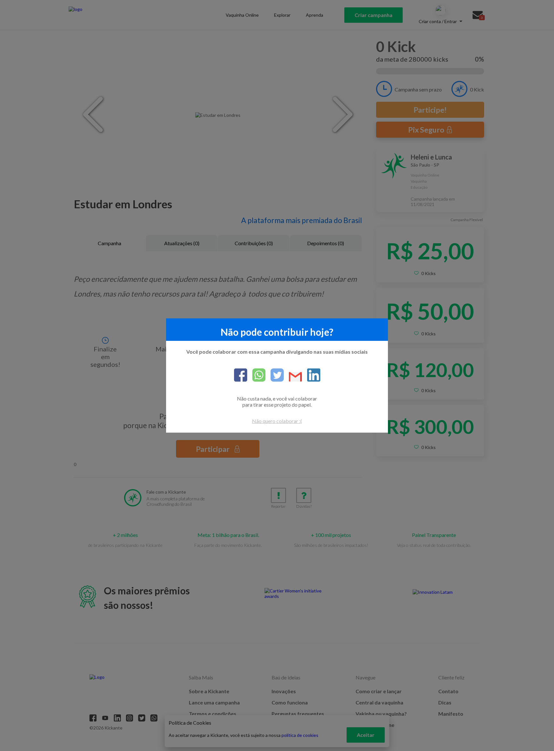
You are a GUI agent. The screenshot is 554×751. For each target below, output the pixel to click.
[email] (293, 377)
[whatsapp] (256, 375)
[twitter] (274, 375)
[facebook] (240, 375)
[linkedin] (311, 375)
